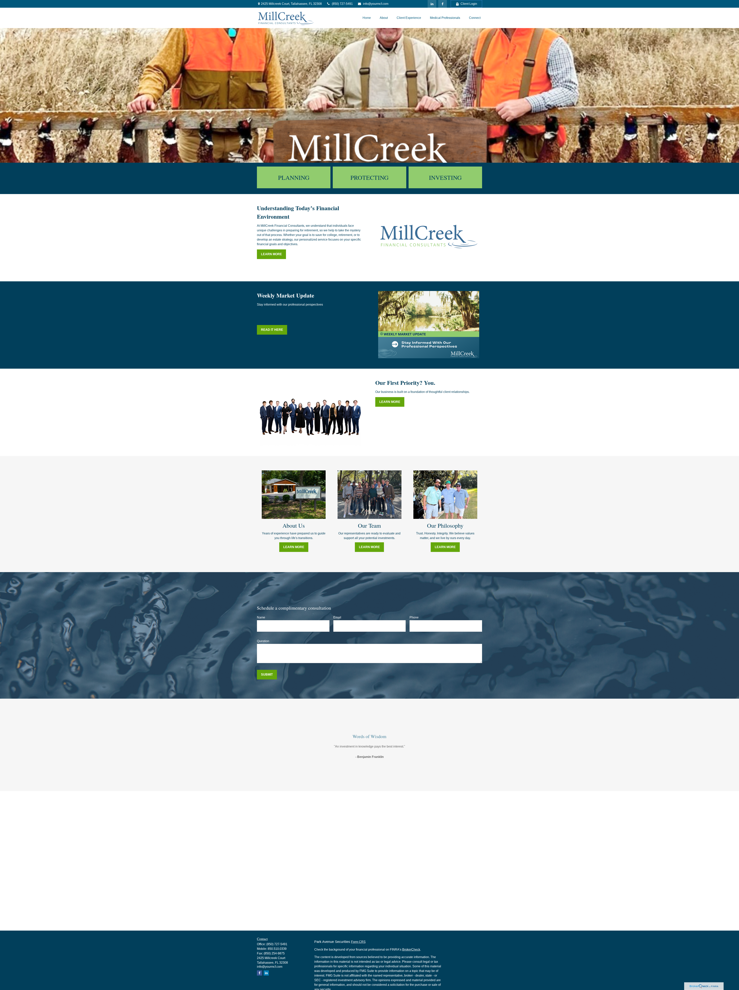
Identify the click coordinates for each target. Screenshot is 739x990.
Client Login (469, 3)
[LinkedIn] (432, 4)
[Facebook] (442, 4)
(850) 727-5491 (342, 3)
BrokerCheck (411, 949)
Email (337, 617)
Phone (414, 617)
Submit (267, 674)
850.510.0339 (277, 948)
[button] (366, 17)
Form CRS (358, 941)
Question (263, 641)
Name (261, 617)
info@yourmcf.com (375, 3)
